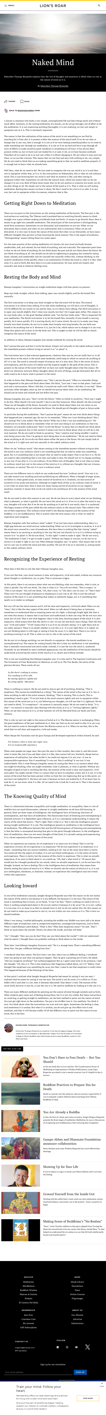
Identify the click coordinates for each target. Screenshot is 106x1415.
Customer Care (28, 1319)
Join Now (28, 1315)
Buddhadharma (26, 111)
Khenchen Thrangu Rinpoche (54, 85)
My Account (28, 1323)
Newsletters (77, 1286)
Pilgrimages (77, 1298)
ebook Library (77, 1281)
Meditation (28, 1281)
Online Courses (77, 1294)
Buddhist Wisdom (28, 1290)
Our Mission (77, 1315)
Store (77, 1290)
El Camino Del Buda (28, 1302)
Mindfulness (29, 1286)
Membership (28, 1310)
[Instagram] (69, 1347)
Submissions (77, 1323)
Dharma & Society (28, 1294)
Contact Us (21, 1342)
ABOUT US (77, 1310)
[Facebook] (60, 1347)
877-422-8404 (21, 1351)
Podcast (28, 1298)
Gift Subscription (28, 1327)
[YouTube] (78, 1347)
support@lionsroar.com (25, 1348)
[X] (88, 1347)
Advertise (77, 1319)
